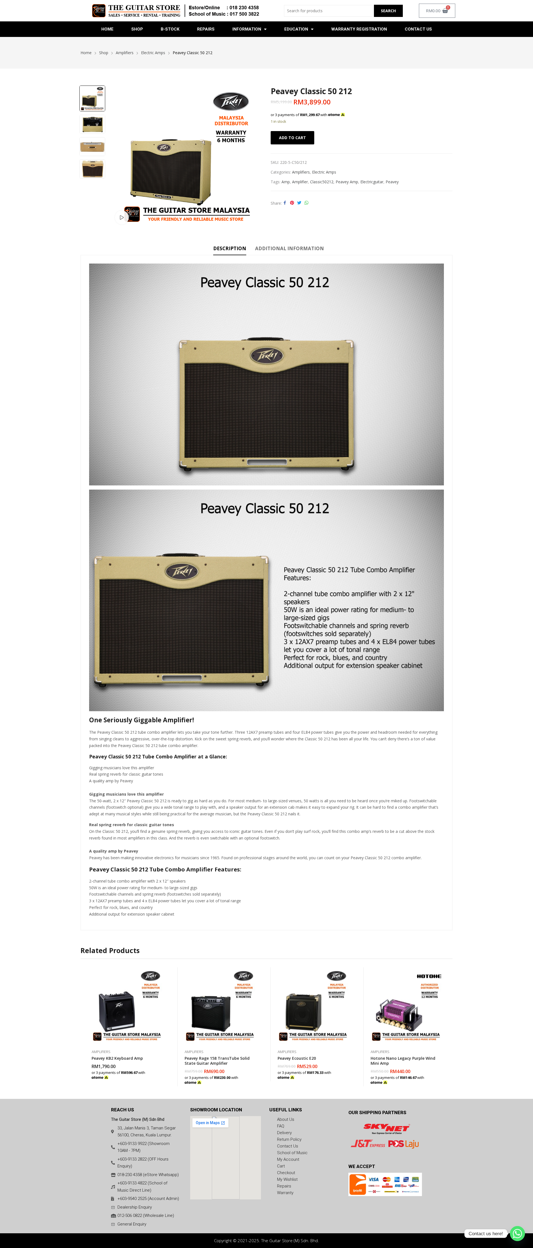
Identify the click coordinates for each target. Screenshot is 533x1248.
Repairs (206, 29)
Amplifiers (301, 172)
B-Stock (170, 29)
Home (107, 29)
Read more (348, 1074)
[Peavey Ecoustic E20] (313, 1005)
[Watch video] (122, 217)
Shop (137, 29)
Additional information (289, 248)
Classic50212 (321, 181)
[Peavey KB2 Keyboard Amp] (127, 1005)
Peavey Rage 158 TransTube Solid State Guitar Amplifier (217, 1061)
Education (296, 29)
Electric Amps (324, 172)
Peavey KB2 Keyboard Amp (117, 1058)
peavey (392, 181)
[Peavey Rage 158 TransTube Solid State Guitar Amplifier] (220, 1005)
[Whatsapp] (517, 1233)
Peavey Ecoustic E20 (297, 1058)
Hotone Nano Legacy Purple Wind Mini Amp (403, 1061)
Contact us (418, 29)
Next (255, 156)
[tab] (229, 249)
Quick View (162, 972)
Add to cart (292, 137)
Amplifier (300, 181)
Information (246, 29)
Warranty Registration (359, 29)
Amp (285, 181)
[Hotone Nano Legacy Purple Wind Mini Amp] (406, 1005)
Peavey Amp (347, 181)
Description (229, 248)
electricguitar (371, 181)
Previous (119, 156)
